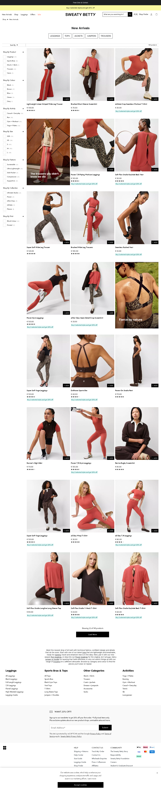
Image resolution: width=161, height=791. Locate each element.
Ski (124, 692)
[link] (81, 15)
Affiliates (95, 766)
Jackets (78, 36)
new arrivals (13, 19)
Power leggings (81, 657)
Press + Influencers (99, 762)
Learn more (92, 779)
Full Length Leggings (13, 682)
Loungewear (127, 695)
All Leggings (10, 676)
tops (84, 652)
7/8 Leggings (11, 685)
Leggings (55, 36)
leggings (58, 657)
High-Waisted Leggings (14, 692)
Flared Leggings (12, 688)
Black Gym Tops (51, 682)
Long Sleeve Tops (51, 692)
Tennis (125, 688)
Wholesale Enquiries (99, 758)
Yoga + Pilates (128, 676)
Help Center (78, 755)
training (58, 655)
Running (126, 679)
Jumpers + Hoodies (52, 695)
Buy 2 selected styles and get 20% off (80, 8)
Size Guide (78, 758)
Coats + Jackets (89, 682)
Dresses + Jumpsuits (91, 685)
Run (53, 657)
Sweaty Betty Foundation (119, 758)
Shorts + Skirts (89, 676)
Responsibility (115, 755)
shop (4, 19)
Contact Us (96, 755)
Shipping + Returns (81, 751)
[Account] (151, 14)
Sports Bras (49, 679)
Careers (113, 762)
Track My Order (98, 751)
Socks (86, 692)
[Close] (157, 772)
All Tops (48, 676)
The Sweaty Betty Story (119, 751)
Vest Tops (48, 685)
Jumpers (91, 36)
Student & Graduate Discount (121, 766)
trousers (57, 662)
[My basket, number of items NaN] (156, 14)
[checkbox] (13, 56)
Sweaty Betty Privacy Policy (71, 736)
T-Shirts (47, 688)
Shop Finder (143, 14)
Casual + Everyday (130, 685)
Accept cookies (80, 785)
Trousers (106, 36)
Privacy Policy (95, 734)
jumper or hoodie (52, 659)
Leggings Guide (12, 695)
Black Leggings (11, 679)
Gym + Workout (129, 682)
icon (109, 657)
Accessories (88, 688)
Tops (67, 36)
